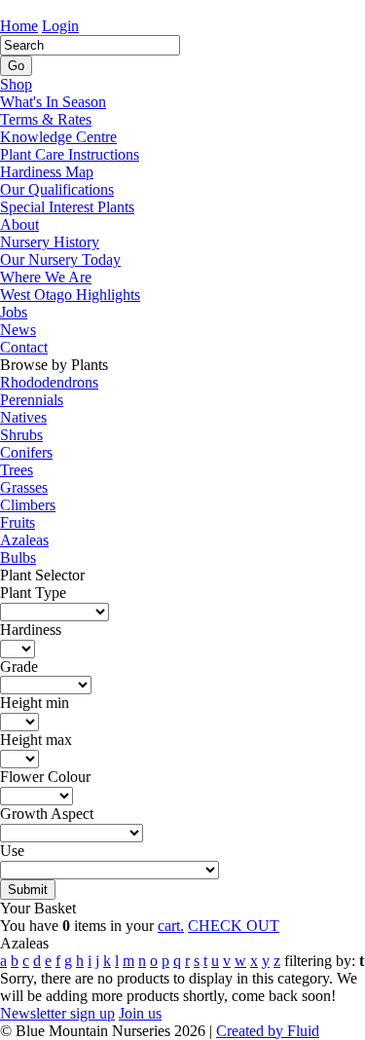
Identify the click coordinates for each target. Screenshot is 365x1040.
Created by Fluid (267, 1030)
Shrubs (21, 435)
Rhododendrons (49, 382)
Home (19, 26)
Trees (16, 470)
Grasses (24, 487)
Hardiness (30, 629)
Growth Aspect (46, 813)
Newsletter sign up (57, 1013)
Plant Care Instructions (69, 154)
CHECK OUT (233, 925)
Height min (34, 702)
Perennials (31, 399)
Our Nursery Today (60, 259)
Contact (24, 347)
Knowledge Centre (58, 137)
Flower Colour (45, 776)
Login (60, 26)
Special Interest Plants (67, 207)
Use (12, 850)
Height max (36, 739)
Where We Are (45, 277)
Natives (23, 417)
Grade (19, 666)
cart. (171, 925)
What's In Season (53, 101)
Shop (16, 84)
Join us (140, 1013)
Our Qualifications (57, 189)
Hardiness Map (46, 172)
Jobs (13, 312)
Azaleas (24, 540)
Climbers (27, 505)
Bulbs (18, 557)
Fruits (17, 522)
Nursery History (49, 242)
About (19, 224)
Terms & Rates (45, 119)
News (18, 329)
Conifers (26, 452)
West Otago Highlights (70, 294)
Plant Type (33, 592)
